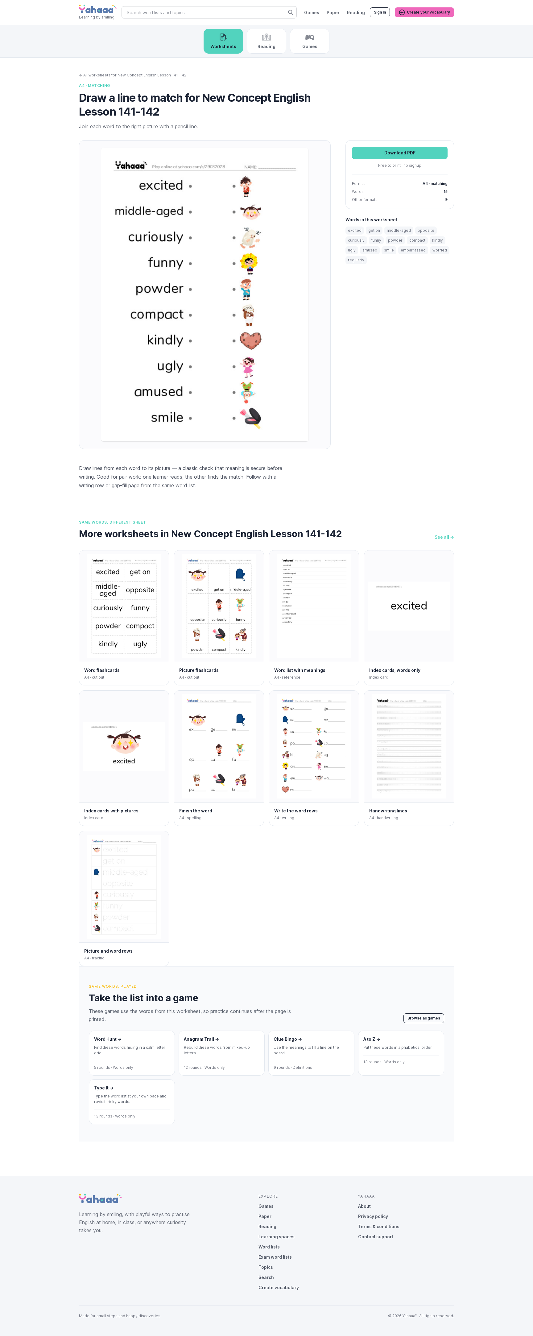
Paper (333, 12)
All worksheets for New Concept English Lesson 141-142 (132, 75)
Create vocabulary (278, 1287)
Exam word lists (275, 1257)
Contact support (375, 1236)
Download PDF (399, 153)
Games (311, 12)
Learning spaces (276, 1236)
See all (444, 537)
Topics (265, 1267)
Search (266, 1277)
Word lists (269, 1246)
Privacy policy (373, 1216)
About (364, 1206)
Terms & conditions (378, 1226)
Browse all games (423, 1018)
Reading (356, 12)
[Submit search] (290, 12)
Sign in (380, 12)
